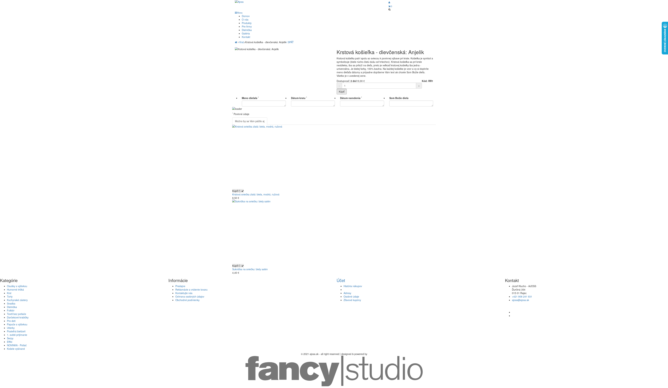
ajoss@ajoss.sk (520, 300)
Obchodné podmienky (187, 300)
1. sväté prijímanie (17, 334)
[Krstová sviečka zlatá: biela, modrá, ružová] (334, 157)
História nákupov (353, 286)
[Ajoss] (258, 1)
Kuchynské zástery (17, 300)
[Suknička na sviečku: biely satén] (334, 232)
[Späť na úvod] (236, 42)
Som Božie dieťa (398, 98)
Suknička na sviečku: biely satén (250, 269)
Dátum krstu (299, 98)
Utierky (11, 328)
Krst (9, 293)
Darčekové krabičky (18, 317)
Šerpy (10, 338)
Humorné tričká (15, 289)
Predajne (180, 286)
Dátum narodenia (351, 98)
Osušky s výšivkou (17, 286)
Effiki (9, 341)
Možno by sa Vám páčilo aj (249, 121)
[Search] (389, 9)
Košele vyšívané (16, 348)
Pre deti (11, 321)
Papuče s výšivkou (17, 324)
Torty (10, 296)
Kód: (425, 81)
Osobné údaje (351, 296)
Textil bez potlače (16, 314)
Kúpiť (235, 191)
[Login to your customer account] (389, 2)
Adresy (347, 293)
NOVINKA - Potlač (17, 345)
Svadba (11, 303)
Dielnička (12, 307)
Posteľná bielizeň (16, 331)
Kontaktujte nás (183, 293)
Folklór (10, 310)
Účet (341, 280)
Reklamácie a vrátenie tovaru (191, 289)
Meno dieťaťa (250, 98)
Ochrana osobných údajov (189, 296)
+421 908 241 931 (522, 296)
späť (290, 42)
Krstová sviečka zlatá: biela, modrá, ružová (255, 194)
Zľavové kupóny (352, 300)
